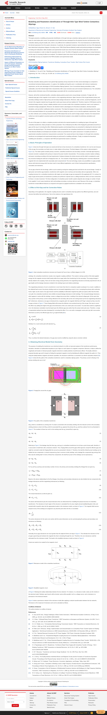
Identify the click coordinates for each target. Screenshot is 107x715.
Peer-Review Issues (52, 702)
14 (29, 673)
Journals (28, 8)
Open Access (91, 695)
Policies (91, 693)
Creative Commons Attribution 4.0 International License (66, 686)
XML (55, 32)
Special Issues (51, 707)
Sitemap (32, 702)
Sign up (46, 713)
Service (67, 693)
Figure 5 (81, 538)
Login (99, 3)
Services (64, 8)
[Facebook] (11, 226)
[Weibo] (21, 226)
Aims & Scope (10, 21)
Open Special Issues (11, 84)
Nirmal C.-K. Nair (50, 28)
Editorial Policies (51, 698)
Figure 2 (41, 303)
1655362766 (11, 241)
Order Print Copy (10, 100)
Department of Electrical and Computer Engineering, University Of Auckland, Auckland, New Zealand (55, 30)
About (54, 8)
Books (37, 8)
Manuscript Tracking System (71, 695)
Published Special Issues (12, 88)
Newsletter (8, 97)
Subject (32, 698)
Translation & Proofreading (71, 700)
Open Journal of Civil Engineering (15, 139)
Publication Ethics (93, 698)
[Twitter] (6, 226)
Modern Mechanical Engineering (14, 158)
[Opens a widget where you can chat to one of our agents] (100, 712)
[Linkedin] (16, 226)
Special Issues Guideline (12, 91)
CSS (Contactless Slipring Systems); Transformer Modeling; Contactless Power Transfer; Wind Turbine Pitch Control (59, 62)
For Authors (50, 700)
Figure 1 (31, 151)
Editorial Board (10, 31)
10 (99, 355)
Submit (73, 8)
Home (9, 8)
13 (29, 668)
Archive (8, 28)
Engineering (32, 18)
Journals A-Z (33, 695)
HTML (51, 32)
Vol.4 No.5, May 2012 (42, 18)
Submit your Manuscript (58, 713)
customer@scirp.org (13, 235)
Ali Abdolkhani (32, 28)
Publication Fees (11, 34)
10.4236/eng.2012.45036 (38, 32)
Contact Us (8, 103)
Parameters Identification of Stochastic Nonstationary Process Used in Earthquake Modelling (14, 52)
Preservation (91, 700)
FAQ (6, 107)
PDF (47, 32)
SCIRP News (72, 713)
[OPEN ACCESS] (82, 2)
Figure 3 (31, 357)
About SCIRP (51, 693)
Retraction (91, 702)
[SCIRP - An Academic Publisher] (15, 2)
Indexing (8, 38)
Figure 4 (81, 506)
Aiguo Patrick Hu (40, 28)
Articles (17, 8)
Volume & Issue (68, 705)
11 (29, 661)
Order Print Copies (69, 698)
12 (29, 663)
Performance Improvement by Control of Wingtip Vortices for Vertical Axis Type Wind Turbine (14, 58)
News (46, 8)
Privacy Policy (92, 705)
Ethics (48, 695)
